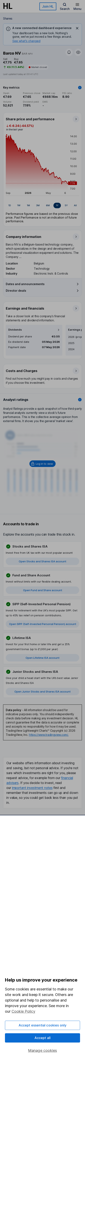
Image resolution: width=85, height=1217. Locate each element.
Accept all (42, 1038)
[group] (42, 205)
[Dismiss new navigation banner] (77, 28)
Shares (7, 18)
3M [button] (38, 205)
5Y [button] (66, 205)
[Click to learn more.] (80, 87)
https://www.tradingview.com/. (49, 734)
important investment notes (32, 788)
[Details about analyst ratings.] (80, 400)
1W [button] (18, 205)
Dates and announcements (25, 284)
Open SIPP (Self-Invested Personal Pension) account (42, 624)
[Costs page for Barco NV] (43, 376)
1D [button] (9, 205)
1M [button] (28, 205)
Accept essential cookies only (43, 1025)
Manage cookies (42, 1050)
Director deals (16, 290)
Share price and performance (30, 119)
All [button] (75, 205)
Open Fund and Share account (42, 590)
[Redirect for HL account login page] (43, 463)
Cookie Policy (23, 1011)
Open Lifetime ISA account (42, 657)
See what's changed (26, 41)
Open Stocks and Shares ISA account (42, 561)
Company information (23, 237)
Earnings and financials (25, 308)
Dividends (15, 329)
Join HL (48, 6)
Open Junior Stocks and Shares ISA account (42, 691)
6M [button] (48, 205)
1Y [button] (57, 205)
